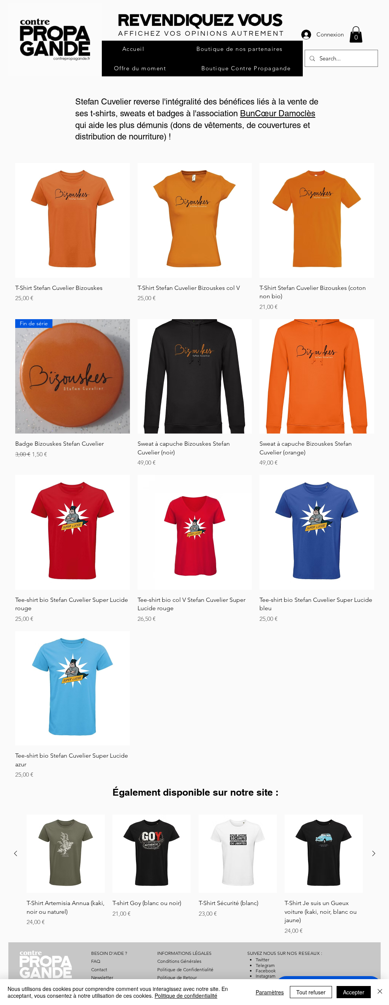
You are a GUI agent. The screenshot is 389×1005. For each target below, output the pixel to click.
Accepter (353, 992)
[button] (356, 34)
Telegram (265, 965)
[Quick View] (72, 220)
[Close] (379, 992)
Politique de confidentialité (186, 995)
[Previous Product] (15, 853)
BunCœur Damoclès (277, 113)
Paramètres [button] (270, 992)
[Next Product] (373, 853)
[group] (194, 874)
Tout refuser (311, 992)
